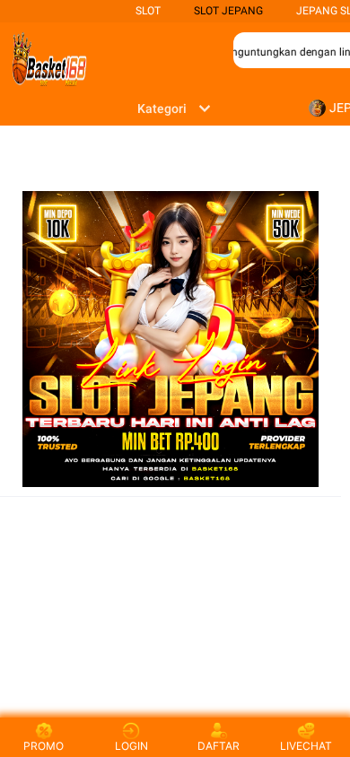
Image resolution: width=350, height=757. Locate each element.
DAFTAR (218, 746)
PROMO (43, 746)
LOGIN (131, 746)
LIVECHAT (306, 746)
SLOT (148, 10)
